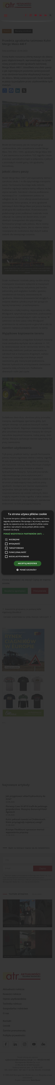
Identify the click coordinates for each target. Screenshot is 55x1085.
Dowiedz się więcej (11, 529)
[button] (28, 534)
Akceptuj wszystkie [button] (27, 563)
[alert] (27, 542)
